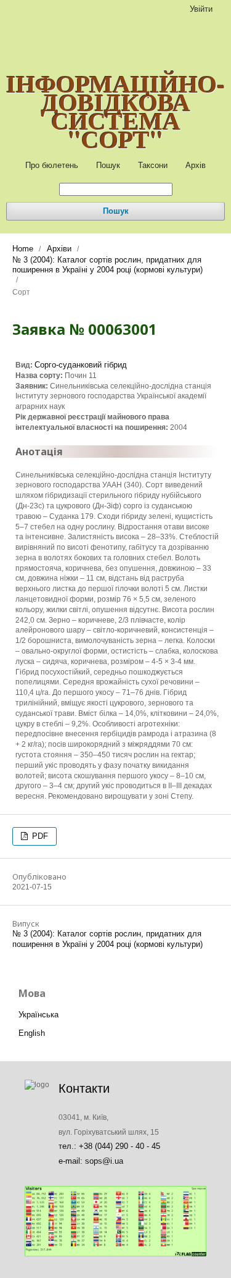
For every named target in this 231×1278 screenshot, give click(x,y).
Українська (38, 1014)
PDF (39, 836)
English (31, 1033)
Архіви (59, 248)
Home (22, 248)
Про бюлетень (51, 165)
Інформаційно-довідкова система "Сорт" (115, 111)
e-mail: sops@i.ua (91, 1161)
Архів (195, 165)
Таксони (153, 165)
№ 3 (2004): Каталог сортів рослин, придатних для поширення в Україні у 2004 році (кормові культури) (107, 264)
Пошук (108, 165)
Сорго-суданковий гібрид (80, 364)
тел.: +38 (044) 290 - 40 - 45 (109, 1146)
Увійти (201, 9)
